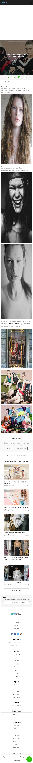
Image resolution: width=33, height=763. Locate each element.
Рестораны (16, 654)
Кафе (16, 670)
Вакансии (16, 622)
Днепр (22, 757)
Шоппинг (27, 510)
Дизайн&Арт (16, 738)
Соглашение (16, 625)
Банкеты (16, 667)
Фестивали (16, 697)
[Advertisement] (16, 22)
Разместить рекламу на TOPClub (16, 602)
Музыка (16, 735)
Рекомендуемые (16, 705)
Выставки (16, 691)
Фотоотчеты (16, 711)
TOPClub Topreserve (16, 646)
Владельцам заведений (16, 643)
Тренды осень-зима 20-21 (12, 583)
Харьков (11, 757)
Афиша (16, 682)
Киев (17, 757)
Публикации (16, 722)
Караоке (16, 660)
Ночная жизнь (16, 725)
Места (16, 651)
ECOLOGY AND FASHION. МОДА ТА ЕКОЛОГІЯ (15, 482)
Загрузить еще (16, 590)
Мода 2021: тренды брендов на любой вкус (16, 508)
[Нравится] (24, 77)
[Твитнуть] (8, 77)
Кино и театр (16, 732)
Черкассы (16, 760)
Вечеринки (16, 684)
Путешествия (16, 747)
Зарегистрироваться (20, 448)
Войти (8, 448)
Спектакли (16, 694)
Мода (28, 485)
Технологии (16, 741)
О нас (16, 619)
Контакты (16, 628)
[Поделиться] (14, 77)
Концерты (16, 688)
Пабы (16, 673)
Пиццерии (16, 663)
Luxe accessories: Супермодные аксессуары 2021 (14, 533)
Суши (16, 676)
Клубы (16, 657)
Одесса (5, 757)
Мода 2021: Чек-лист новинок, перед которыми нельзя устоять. (16, 558)
